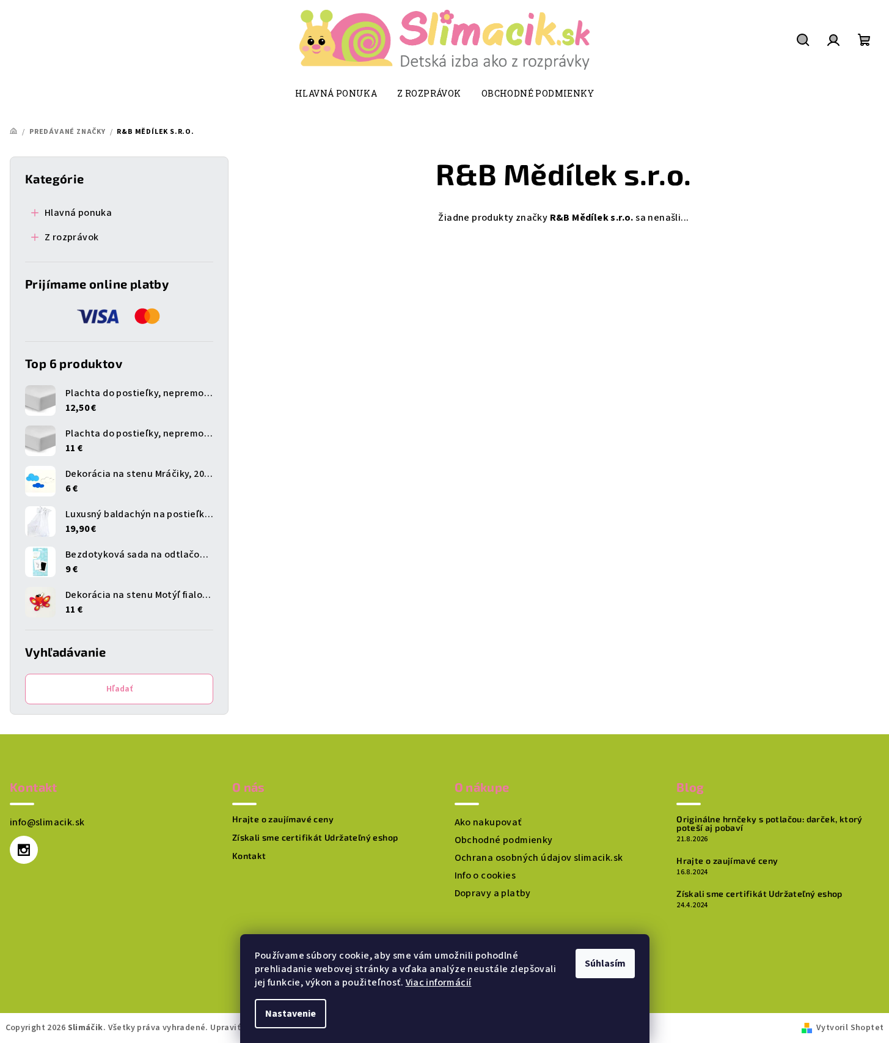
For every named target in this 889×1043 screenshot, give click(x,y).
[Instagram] (24, 850)
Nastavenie (290, 1013)
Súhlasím (605, 963)
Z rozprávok (71, 237)
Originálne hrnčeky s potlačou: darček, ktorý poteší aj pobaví (769, 823)
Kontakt (249, 856)
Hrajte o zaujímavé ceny (283, 819)
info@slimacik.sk (47, 822)
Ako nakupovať (488, 822)
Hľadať (119, 689)
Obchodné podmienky (504, 840)
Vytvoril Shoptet (850, 1028)
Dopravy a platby (493, 893)
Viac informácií (439, 982)
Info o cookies (485, 875)
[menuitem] (336, 93)
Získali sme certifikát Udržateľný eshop (315, 837)
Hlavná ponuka (78, 212)
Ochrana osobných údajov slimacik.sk (539, 857)
